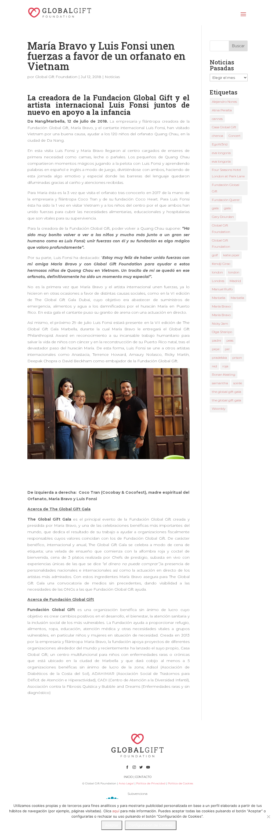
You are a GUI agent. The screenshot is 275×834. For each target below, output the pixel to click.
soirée (237, 383)
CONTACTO (143, 777)
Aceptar (111, 825)
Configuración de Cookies (151, 825)
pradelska (219, 358)
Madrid (235, 281)
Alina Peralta (222, 110)
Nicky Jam (220, 323)
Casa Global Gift (224, 127)
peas (229, 340)
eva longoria (221, 153)
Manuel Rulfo (222, 289)
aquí (115, 811)
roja (225, 366)
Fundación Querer (226, 200)
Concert (235, 136)
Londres (218, 281)
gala (215, 208)
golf (215, 255)
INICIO (128, 777)
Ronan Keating (223, 374)
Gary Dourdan (223, 217)
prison (237, 358)
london (217, 272)
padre (216, 340)
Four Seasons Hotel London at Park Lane (228, 173)
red (214, 366)
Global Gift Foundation (56, 76)
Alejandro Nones (224, 102)
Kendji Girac (221, 264)
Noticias (112, 76)
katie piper (231, 255)
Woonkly (218, 409)
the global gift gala (226, 392)
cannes (217, 119)
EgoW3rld (219, 144)
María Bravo (221, 306)
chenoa (217, 136)
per (227, 349)
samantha (220, 383)
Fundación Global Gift (225, 188)
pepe (215, 349)
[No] (268, 816)
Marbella (218, 298)
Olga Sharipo (222, 332)
